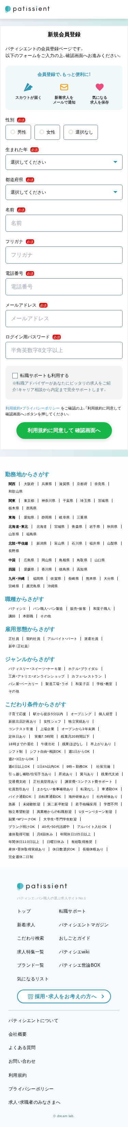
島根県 (64, 560)
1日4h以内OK (48, 766)
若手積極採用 (86, 804)
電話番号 (19, 273)
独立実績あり (78, 721)
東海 (12, 517)
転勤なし (88, 789)
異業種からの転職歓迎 (54, 812)
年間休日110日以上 (24, 842)
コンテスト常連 (21, 729)
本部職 (28, 616)
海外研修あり (79, 797)
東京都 (29, 500)
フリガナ (19, 241)
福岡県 (38, 578)
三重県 (82, 517)
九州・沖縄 (17, 578)
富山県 (59, 543)
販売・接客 (78, 609)
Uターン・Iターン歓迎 (95, 812)
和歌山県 (16, 491)
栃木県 (14, 508)
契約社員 (33, 639)
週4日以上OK (19, 766)
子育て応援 (17, 714)
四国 (12, 569)
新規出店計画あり (23, 721)
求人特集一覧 (30, 951)
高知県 (82, 569)
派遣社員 (91, 639)
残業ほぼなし (72, 744)
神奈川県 (49, 500)
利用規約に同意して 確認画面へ (64, 430)
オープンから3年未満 (78, 729)
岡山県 (47, 560)
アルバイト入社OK (92, 827)
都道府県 (19, 179)
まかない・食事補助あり (55, 789)
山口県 (100, 560)
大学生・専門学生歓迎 (60, 819)
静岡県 (47, 517)
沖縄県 (52, 586)
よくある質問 (22, 1047)
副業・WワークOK (22, 819)
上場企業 (47, 729)
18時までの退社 (21, 744)
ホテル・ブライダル (83, 669)
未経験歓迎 (31, 804)
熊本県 (91, 578)
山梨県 (112, 543)
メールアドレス (26, 305)
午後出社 (48, 744)
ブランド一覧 (30, 965)
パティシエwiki (74, 951)
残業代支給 (109, 774)
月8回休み (45, 834)
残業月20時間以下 (75, 736)
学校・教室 (104, 684)
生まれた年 (21, 149)
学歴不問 (111, 804)
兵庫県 (47, 484)
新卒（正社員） (19, 646)
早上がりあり (101, 744)
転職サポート (72, 911)
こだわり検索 (30, 938)
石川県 (77, 543)
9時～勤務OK (77, 766)
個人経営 (106, 714)
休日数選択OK (64, 849)
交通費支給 (17, 781)
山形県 (14, 534)
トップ (24, 911)
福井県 (94, 543)
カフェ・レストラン (86, 676)
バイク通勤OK (20, 797)
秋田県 (112, 526)
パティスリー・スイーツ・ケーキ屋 (35, 669)
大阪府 (29, 484)
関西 (12, 484)
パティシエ (17, 609)
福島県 (31, 534)
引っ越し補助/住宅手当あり (30, 774)
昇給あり (66, 774)
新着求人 (26, 924)
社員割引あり (19, 789)
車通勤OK (109, 789)
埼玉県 (85, 500)
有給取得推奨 (82, 842)
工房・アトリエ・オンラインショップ (37, 676)
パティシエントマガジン (84, 924)
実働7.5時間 (44, 736)
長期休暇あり (93, 849)
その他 (45, 616)
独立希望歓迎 (19, 812)
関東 (12, 500)
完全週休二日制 (21, 857)
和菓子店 (82, 684)
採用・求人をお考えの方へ (66, 996)
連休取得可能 (19, 834)
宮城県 (59, 526)
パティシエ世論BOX (80, 965)
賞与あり (87, 774)
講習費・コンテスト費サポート (88, 781)
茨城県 (103, 500)
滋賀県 (64, 484)
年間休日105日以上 (75, 834)
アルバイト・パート (62, 639)
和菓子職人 (102, 609)
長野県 (14, 551)
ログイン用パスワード (32, 336)
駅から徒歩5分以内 (48, 714)
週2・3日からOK (21, 759)
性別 (15, 119)
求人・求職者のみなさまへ (34, 1102)
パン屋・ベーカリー (23, 684)
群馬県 (31, 508)
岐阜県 (64, 517)
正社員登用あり (45, 781)
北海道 (42, 526)
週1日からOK (79, 751)
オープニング (81, 714)
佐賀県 (56, 578)
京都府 (82, 484)
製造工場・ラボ (56, 684)
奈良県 (100, 484)
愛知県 (29, 517)
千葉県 (68, 500)
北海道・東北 (18, 526)
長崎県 (73, 578)
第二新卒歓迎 (58, 804)
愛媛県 (29, 569)
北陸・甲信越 (18, 543)
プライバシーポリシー (41, 408)
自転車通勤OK (50, 797)
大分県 (109, 578)
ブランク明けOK (22, 827)
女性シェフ (52, 721)
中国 (12, 560)
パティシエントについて (33, 1020)
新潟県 (42, 543)
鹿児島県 (33, 586)
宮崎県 (14, 586)
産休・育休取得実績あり (27, 849)
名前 (15, 209)
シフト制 (16, 751)
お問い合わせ (22, 1061)
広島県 (29, 560)
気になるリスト (33, 978)
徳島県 (64, 569)
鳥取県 (82, 560)
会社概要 (18, 1034)
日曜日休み (55, 842)
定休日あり (17, 736)
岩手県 (94, 526)
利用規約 (12, 408)
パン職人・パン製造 (48, 609)
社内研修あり (107, 797)
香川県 (47, 569)
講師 (12, 616)
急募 (12, 804)
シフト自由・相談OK (45, 751)
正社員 (14, 639)
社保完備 (103, 766)
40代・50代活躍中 (56, 827)
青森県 (77, 526)
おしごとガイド (75, 938)
